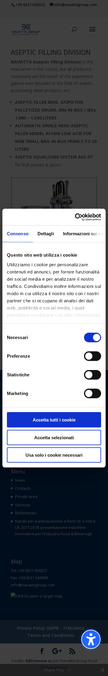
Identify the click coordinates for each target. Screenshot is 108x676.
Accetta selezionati (54, 437)
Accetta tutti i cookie (54, 419)
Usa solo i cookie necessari (54, 455)
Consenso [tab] (17, 233)
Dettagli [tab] (46, 233)
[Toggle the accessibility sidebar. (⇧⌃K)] (90, 639)
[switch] (92, 356)
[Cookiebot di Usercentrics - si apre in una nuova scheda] (76, 217)
